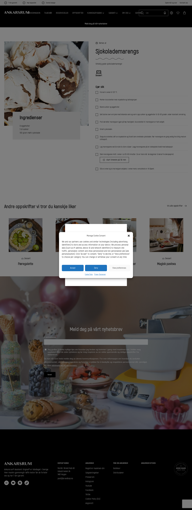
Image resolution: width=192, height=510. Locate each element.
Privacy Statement (100, 274)
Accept (72, 268)
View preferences (119, 268)
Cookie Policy (89, 274)
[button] (128, 235)
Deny (96, 268)
